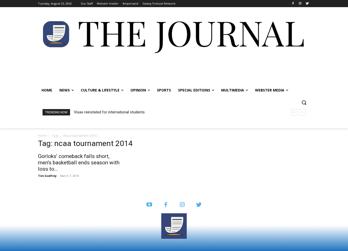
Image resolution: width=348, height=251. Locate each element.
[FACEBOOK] (166, 205)
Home (42, 136)
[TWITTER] (199, 205)
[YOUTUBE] (149, 205)
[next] (302, 112)
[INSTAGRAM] (182, 205)
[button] (304, 102)
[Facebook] (293, 4)
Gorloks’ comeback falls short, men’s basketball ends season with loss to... (78, 162)
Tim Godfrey (47, 176)
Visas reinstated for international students (109, 112)
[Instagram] (300, 4)
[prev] (294, 112)
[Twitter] (307, 4)
